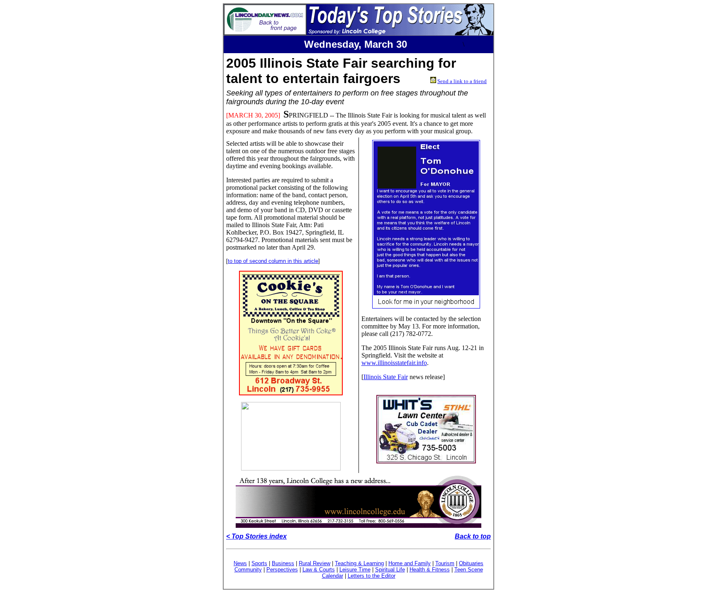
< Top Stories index (256, 536)
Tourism (444, 563)
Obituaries (471, 563)
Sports (259, 563)
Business (283, 563)
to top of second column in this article (273, 261)
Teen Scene (468, 569)
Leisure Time (355, 569)
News (240, 563)
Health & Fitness (430, 569)
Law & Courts (318, 569)
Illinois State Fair (385, 376)
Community (248, 569)
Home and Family (409, 563)
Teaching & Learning (359, 563)
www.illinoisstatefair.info (394, 362)
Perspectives (282, 569)
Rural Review (314, 563)
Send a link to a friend (462, 81)
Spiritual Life (390, 569)
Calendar (332, 576)
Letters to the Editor (371, 576)
